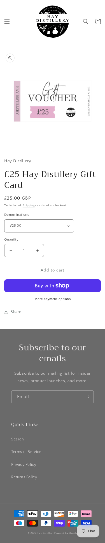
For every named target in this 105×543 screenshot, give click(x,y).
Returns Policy (24, 477)
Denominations (16, 215)
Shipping (29, 205)
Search (17, 439)
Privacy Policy (23, 464)
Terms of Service (26, 452)
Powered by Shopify (65, 533)
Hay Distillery (46, 533)
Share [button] (16, 312)
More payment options (52, 299)
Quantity (11, 239)
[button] (7, 21)
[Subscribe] (87, 396)
